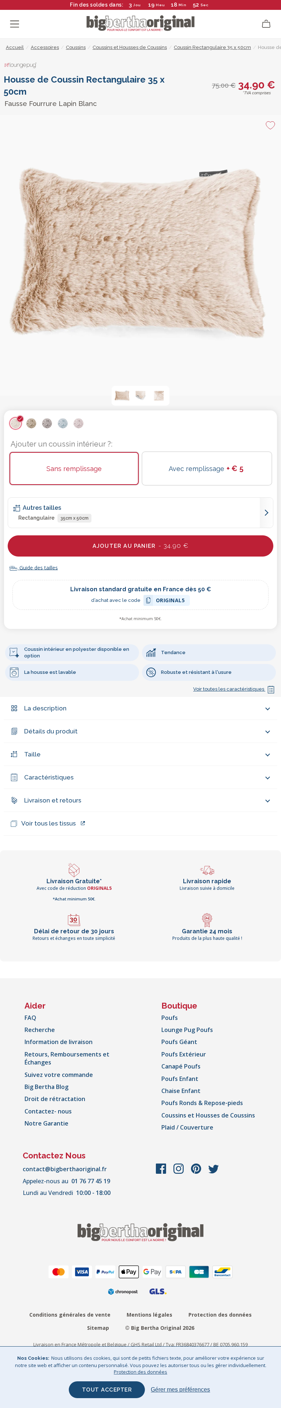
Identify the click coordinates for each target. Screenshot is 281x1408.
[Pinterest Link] (197, 1172)
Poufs (169, 1018)
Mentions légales (149, 1314)
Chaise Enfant (181, 1091)
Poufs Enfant (179, 1079)
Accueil (15, 47)
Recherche (40, 1030)
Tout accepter (107, 1389)
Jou (137, 5)
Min (183, 5)
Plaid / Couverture (187, 1127)
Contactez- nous (48, 1111)
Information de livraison (59, 1042)
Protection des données (220, 1314)
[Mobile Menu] (15, 24)
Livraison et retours (52, 800)
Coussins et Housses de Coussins (208, 1115)
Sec (205, 5)
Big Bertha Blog (46, 1087)
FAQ (30, 1018)
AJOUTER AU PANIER (140, 545)
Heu (160, 5)
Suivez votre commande (59, 1075)
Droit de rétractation (55, 1099)
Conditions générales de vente (69, 1314)
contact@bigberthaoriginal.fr (65, 1169)
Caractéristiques (49, 777)
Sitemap (98, 1327)
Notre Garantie (46, 1123)
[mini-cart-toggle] (266, 24)
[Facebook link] (162, 1172)
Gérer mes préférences (180, 1389)
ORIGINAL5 (170, 601)
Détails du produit (51, 731)
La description (45, 708)
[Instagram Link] (179, 1172)
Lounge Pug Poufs (187, 1030)
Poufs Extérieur (183, 1054)
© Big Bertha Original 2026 (159, 1327)
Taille (32, 754)
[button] (122, 395)
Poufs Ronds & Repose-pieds (202, 1103)
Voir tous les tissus (48, 823)
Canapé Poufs (181, 1066)
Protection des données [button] (140, 1372)
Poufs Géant (179, 1042)
